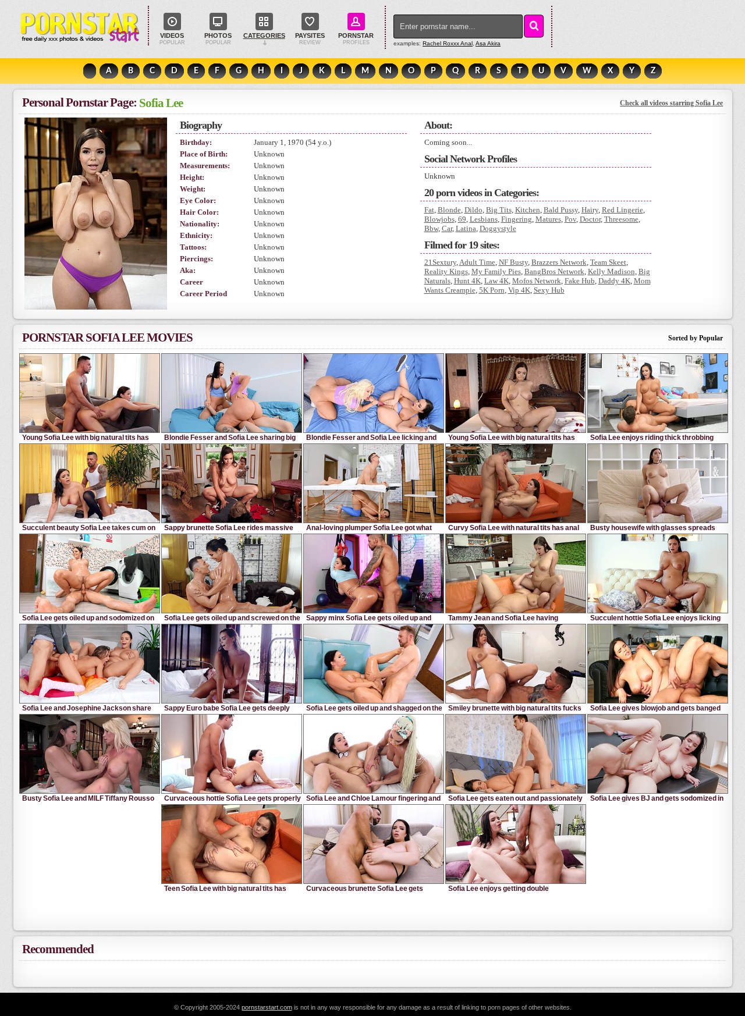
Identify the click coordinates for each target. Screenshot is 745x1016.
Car (447, 228)
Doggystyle (498, 228)
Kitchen (527, 209)
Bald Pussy (561, 209)
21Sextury (440, 262)
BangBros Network (554, 271)
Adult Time (477, 262)
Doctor (590, 219)
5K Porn (492, 290)
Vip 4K (519, 290)
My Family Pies (496, 271)
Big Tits (499, 209)
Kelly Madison (611, 271)
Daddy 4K (614, 280)
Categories (264, 35)
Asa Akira (488, 43)
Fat (429, 209)
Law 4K (496, 280)
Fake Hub (580, 280)
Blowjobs (439, 219)
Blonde (449, 209)
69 (462, 219)
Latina (466, 228)
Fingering (516, 219)
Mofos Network (536, 280)
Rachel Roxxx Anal (448, 43)
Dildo (473, 209)
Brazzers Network (559, 262)
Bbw (431, 228)
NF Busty (513, 262)
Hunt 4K (467, 280)
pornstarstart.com (267, 1007)
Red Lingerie (622, 209)
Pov (570, 219)
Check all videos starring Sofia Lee (671, 103)
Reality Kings (446, 271)
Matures (548, 219)
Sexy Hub (549, 290)
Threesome (621, 219)
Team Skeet (608, 262)
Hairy (589, 209)
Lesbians (484, 219)
